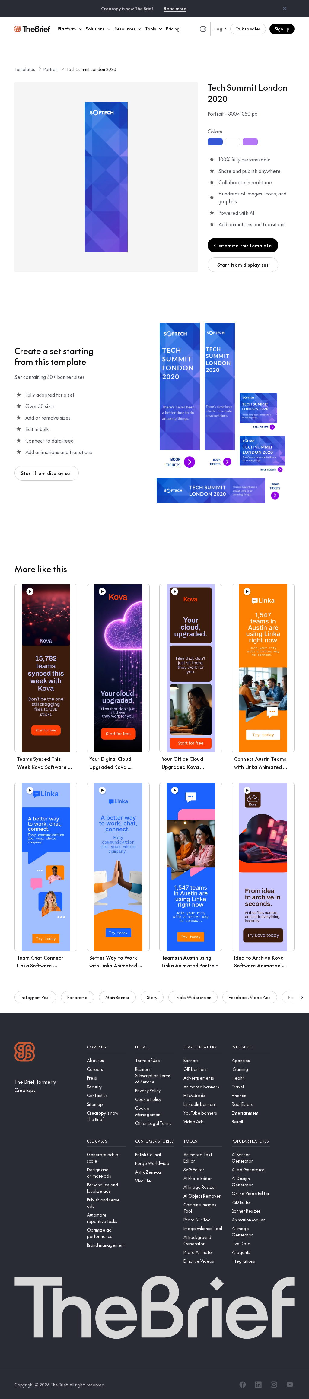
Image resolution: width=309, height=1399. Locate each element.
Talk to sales (248, 29)
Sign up (282, 29)
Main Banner (117, 997)
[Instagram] (274, 1384)
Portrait (50, 69)
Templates (24, 69)
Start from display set (243, 264)
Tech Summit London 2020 (91, 69)
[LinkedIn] (258, 1384)
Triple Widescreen (193, 997)
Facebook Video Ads (250, 997)
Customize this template (243, 245)
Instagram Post (35, 997)
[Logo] (24, 1052)
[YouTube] (290, 1384)
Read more (175, 8)
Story (152, 997)
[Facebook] (242, 1384)
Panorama (77, 997)
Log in (220, 29)
